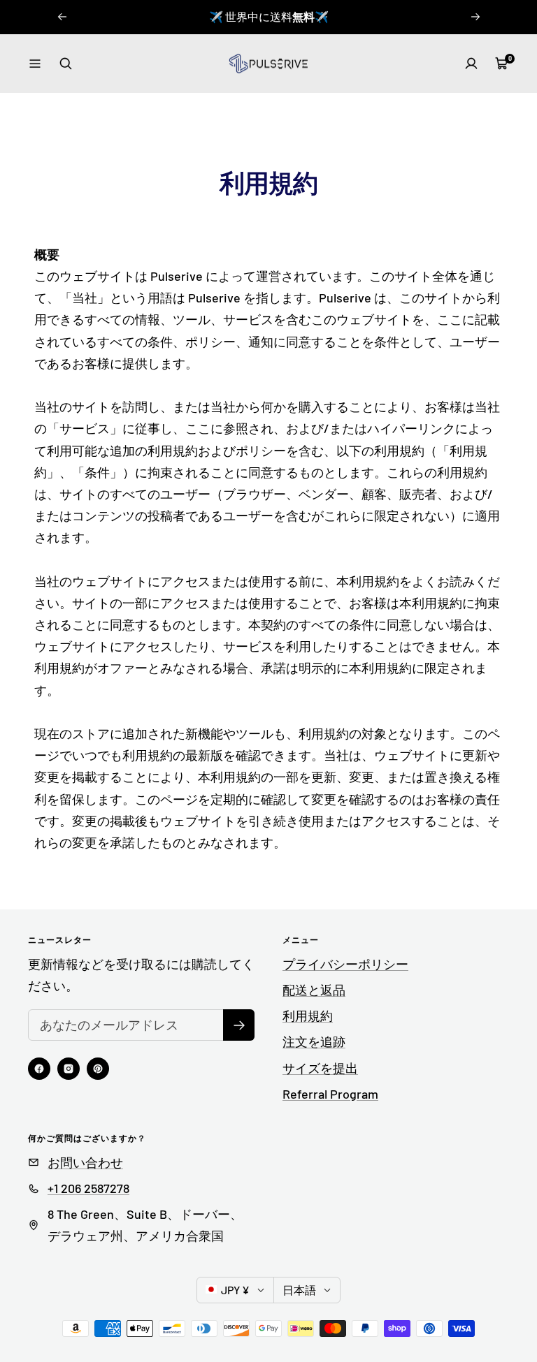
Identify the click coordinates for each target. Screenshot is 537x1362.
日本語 (299, 1289)
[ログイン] (471, 64)
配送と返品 (313, 989)
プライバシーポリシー (345, 964)
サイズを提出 (320, 1068)
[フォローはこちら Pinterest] (98, 1068)
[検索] (66, 64)
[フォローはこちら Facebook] (39, 1068)
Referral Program (330, 1093)
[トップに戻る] (478, 1267)
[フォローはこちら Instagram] (68, 1068)
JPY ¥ (235, 1289)
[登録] (239, 1025)
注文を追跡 (313, 1041)
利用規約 (307, 1015)
